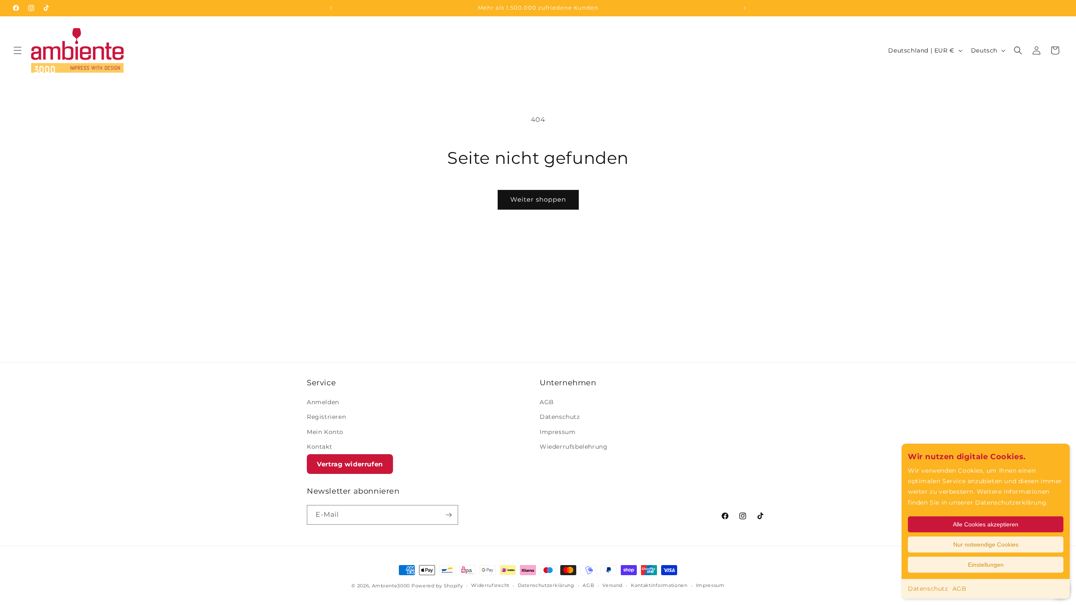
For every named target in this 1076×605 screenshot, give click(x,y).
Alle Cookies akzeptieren (985, 524)
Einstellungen (986, 564)
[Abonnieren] (448, 515)
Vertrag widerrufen (350, 464)
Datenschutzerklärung (546, 585)
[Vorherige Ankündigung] (331, 8)
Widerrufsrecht (490, 585)
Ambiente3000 (391, 586)
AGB (959, 588)
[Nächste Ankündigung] (745, 8)
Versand (612, 585)
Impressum (557, 432)
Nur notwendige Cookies (985, 544)
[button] (17, 50)
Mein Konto (325, 432)
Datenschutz (928, 588)
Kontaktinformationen (659, 585)
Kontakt (319, 446)
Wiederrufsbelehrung (573, 446)
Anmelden (323, 402)
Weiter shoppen (538, 199)
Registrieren (326, 417)
